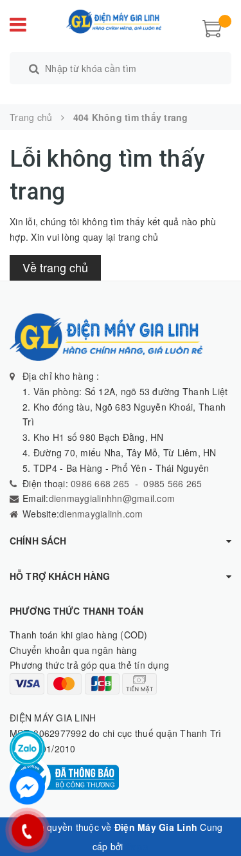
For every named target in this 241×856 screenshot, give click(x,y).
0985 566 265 (172, 483)
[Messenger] (27, 787)
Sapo (137, 846)
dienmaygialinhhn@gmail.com (112, 498)
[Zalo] (27, 748)
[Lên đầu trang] (215, 817)
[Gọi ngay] (27, 830)
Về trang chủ (55, 267)
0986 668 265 (98, 483)
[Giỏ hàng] (212, 27)
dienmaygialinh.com (101, 513)
